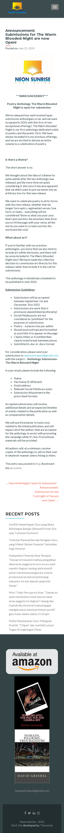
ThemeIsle (46, 825)
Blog (37, 463)
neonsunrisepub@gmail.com (41, 355)
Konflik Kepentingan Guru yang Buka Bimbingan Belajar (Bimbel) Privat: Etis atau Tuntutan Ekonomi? (33, 529)
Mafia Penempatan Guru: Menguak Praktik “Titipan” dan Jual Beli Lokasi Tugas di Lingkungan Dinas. (31, 625)
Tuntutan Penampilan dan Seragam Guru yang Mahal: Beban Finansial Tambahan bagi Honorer (33, 544)
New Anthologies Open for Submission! (31, 483)
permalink (16, 468)
